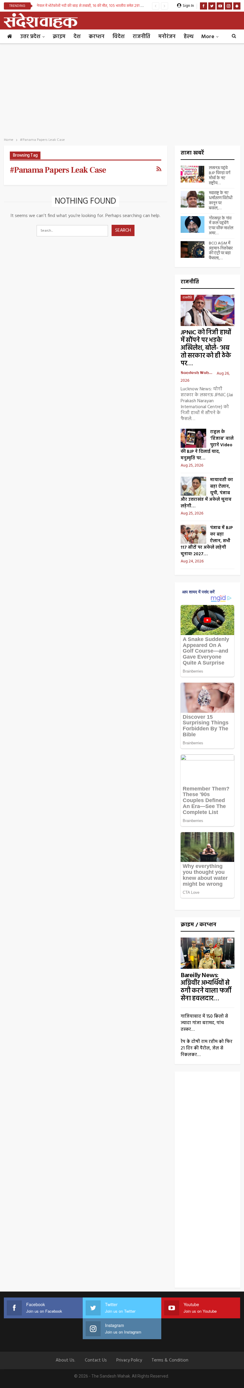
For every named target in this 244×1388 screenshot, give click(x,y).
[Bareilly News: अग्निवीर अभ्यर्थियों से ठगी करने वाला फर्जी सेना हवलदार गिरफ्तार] (207, 953)
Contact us (96, 1360)
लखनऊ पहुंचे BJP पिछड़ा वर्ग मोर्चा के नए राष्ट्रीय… (219, 175)
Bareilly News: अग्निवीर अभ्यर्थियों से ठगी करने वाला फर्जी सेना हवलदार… (206, 987)
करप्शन (96, 36)
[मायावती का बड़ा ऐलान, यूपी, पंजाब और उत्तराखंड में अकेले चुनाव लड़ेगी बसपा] (193, 486)
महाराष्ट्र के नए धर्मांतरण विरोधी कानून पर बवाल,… (220, 200)
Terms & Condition (169, 1360)
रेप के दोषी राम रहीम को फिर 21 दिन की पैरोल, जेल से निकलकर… (206, 1048)
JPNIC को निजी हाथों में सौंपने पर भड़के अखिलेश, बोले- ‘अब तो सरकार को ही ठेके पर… (206, 348)
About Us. (65, 1360)
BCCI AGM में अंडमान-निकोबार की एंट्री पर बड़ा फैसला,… (221, 251)
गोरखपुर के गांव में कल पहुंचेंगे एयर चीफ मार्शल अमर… (221, 226)
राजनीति (141, 36)
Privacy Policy (129, 1360)
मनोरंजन (167, 36)
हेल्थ (188, 36)
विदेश (118, 36)
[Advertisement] (122, 88)
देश (77, 36)
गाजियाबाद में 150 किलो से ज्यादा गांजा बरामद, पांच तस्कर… (204, 1023)
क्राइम (59, 36)
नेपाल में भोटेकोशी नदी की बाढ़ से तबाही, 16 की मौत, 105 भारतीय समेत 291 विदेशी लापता (97, 6)
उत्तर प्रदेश (30, 36)
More (207, 36)
